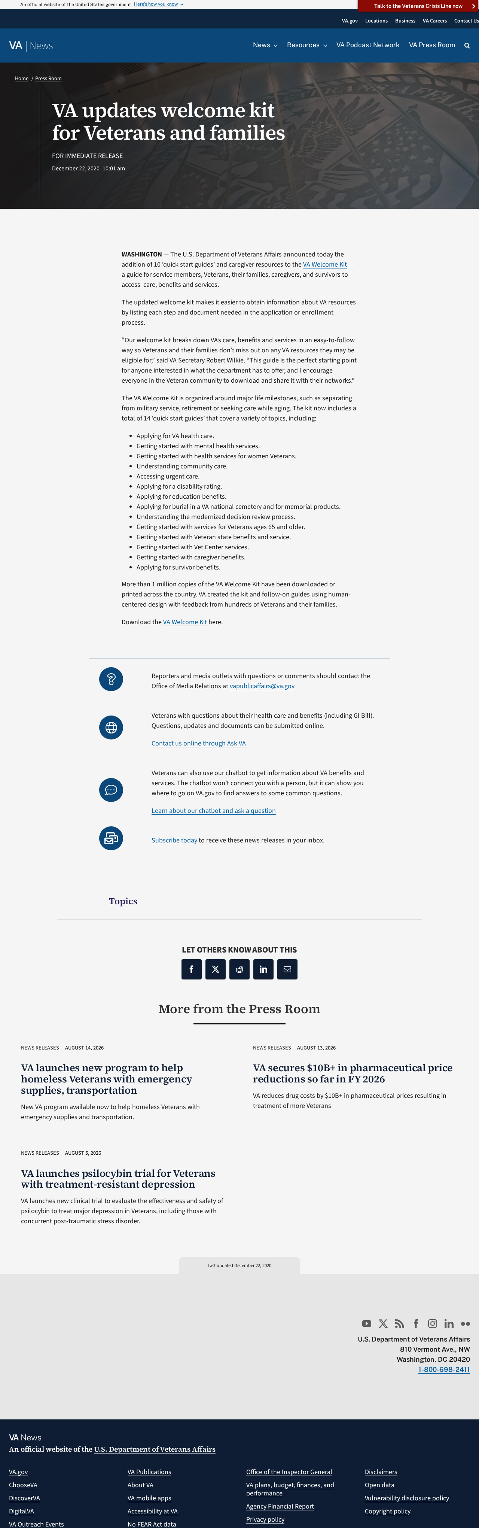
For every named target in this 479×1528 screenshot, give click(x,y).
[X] (216, 969)
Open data (379, 1485)
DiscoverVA (24, 1498)
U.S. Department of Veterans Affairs (155, 1449)
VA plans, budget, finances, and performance (290, 1489)
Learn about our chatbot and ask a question (214, 810)
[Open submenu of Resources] (323, 45)
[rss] (399, 1323)
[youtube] (366, 1323)
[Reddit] (239, 969)
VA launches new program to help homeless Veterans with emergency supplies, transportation (106, 1079)
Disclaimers (381, 1472)
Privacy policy (265, 1519)
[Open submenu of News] (274, 45)
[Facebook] (192, 969)
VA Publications (149, 1472)
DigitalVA (21, 1511)
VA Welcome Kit (325, 264)
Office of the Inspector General (289, 1472)
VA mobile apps (149, 1498)
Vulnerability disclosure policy (407, 1498)
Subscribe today (174, 840)
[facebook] (416, 1323)
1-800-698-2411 (444, 1369)
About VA (140, 1485)
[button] (467, 46)
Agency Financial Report (280, 1506)
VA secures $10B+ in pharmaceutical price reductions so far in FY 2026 (353, 1073)
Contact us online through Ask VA (199, 743)
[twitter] (383, 1323)
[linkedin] (449, 1323)
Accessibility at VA (153, 1511)
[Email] (287, 969)
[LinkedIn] (263, 969)
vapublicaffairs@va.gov (262, 686)
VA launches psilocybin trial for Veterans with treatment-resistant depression (118, 1178)
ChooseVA (23, 1485)
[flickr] (465, 1323)
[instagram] (432, 1323)
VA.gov (18, 1472)
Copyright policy (388, 1511)
